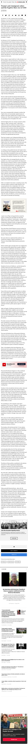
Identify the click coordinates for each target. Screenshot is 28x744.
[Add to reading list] (25, 15)
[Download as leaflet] (18, 15)
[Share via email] (15, 15)
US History (4, 561)
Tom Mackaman (3, 10)
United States (10, 561)
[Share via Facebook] (2, 15)
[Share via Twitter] (6, 15)
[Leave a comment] (22, 15)
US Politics (18, 561)
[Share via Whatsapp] (9, 15)
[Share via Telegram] (12, 15)
